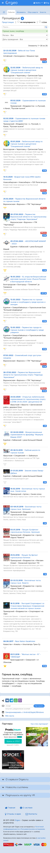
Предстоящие (8, 22)
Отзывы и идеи (13, 814)
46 (44, 349)
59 (44, 193)
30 (44, 94)
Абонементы (21, 12)
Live (44, 59)
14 (44, 270)
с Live (44, 22)
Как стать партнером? (39, 724)
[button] (38, 3)
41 (44, 61)
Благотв (43, 12)
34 (44, 170)
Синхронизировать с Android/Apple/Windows (24, 712)
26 (44, 321)
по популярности (27, 22)
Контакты (32, 814)
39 (44, 235)
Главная (11, 807)
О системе (27, 807)
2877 (43, 293)
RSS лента (9, 716)
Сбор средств (33, 12)
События (11, 12)
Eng (47, 3)
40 (44, 391)
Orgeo (17, 820)
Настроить (39, 706)
